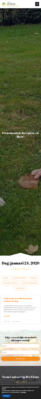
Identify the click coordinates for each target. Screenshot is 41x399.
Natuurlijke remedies (19, 278)
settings (23, 392)
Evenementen (20, 288)
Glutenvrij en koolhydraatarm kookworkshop (18, 299)
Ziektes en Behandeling (29, 283)
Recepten (34, 278)
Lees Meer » (7, 316)
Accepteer (6, 396)
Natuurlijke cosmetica (10, 283)
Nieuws (5, 278)
